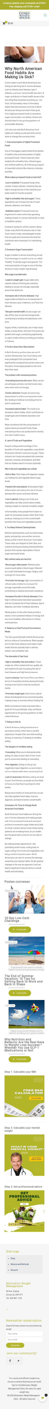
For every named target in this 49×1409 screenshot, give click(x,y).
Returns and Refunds (20, 1264)
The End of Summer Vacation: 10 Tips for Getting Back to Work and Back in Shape (23, 980)
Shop (13, 1258)
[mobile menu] (45, 15)
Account (14, 1270)
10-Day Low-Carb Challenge (16, 919)
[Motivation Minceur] (24, 15)
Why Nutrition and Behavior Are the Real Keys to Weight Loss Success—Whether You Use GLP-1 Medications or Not (24, 1045)
